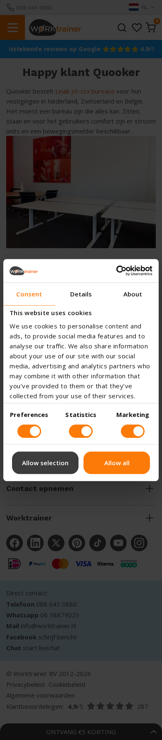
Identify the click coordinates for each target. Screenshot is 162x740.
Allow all (117, 463)
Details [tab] (81, 294)
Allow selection (45, 463)
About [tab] (132, 294)
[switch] (29, 431)
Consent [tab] (29, 294)
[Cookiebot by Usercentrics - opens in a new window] (116, 270)
